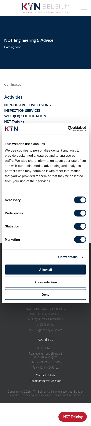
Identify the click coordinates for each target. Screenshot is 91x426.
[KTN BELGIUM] (45, 11)
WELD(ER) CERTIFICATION (25, 116)
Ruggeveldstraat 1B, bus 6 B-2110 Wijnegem (45, 355)
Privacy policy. (29, 395)
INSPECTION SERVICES (22, 110)
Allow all (45, 269)
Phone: (34, 362)
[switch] (80, 213)
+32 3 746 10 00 (50, 362)
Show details (67, 256)
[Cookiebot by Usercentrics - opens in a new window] (67, 129)
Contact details (45, 375)
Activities (13, 97)
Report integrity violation (46, 380)
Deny (45, 294)
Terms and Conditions (67, 395)
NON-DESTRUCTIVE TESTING (27, 105)
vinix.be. (15, 395)
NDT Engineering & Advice (45, 330)
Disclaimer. (46, 395)
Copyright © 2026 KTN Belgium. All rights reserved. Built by (45, 393)
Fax (34, 367)
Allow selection (45, 282)
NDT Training (14, 122)
